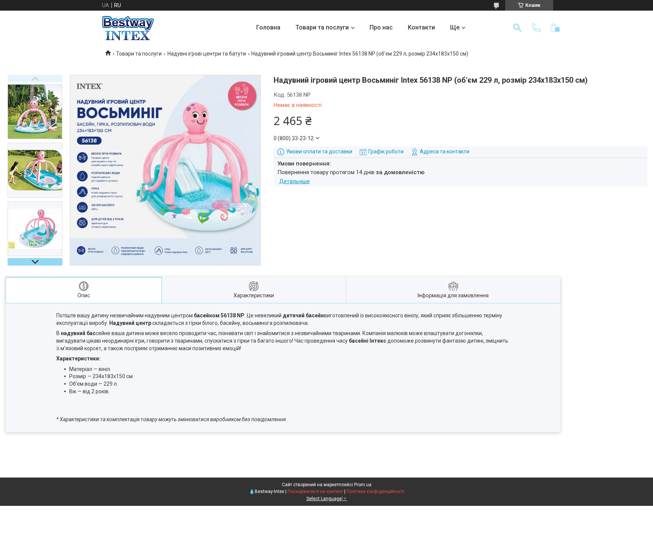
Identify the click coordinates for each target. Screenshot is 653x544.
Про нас (381, 27)
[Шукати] (517, 27)
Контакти (421, 27)
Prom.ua (362, 484)
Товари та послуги (322, 27)
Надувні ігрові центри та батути (206, 54)
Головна (268, 27)
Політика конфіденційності (375, 491)
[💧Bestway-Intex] (128, 27)
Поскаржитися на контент (315, 491)
